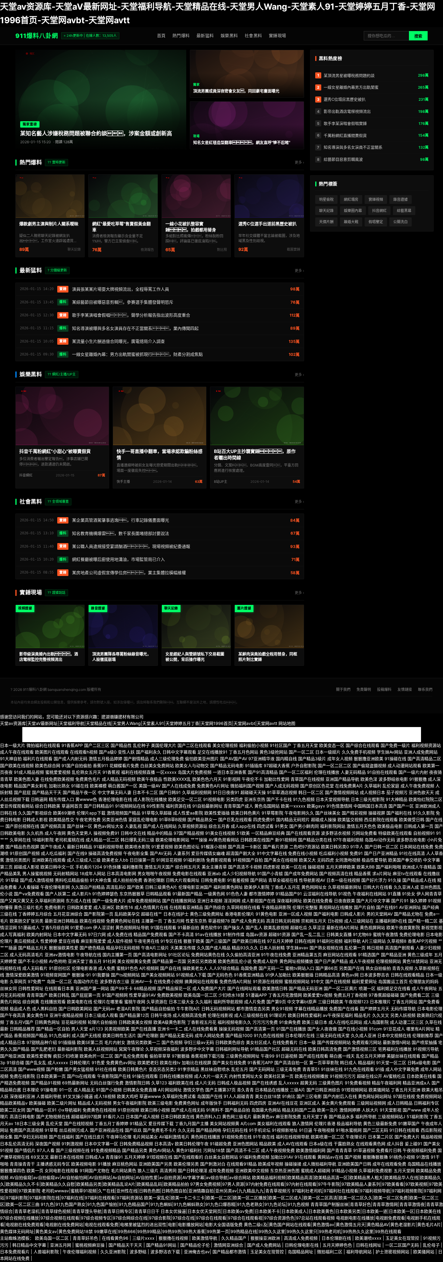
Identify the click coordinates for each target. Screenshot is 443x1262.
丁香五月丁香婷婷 (111, 1123)
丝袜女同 (8, 988)
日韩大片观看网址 (183, 880)
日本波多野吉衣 (374, 974)
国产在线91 (387, 907)
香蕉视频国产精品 (31, 1035)
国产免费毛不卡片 (160, 1130)
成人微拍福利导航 (319, 1163)
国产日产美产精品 (331, 961)
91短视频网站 (354, 1089)
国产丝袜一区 (79, 826)
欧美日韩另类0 (335, 846)
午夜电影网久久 (299, 812)
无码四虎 (325, 859)
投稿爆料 (384, 689)
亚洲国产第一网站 (92, 988)
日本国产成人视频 (142, 1116)
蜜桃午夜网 (134, 1001)
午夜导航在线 (88, 954)
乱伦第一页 (355, 947)
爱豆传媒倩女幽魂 (208, 853)
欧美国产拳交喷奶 (405, 859)
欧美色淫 (368, 779)
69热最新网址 (75, 1082)
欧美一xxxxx (293, 805)
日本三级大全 (181, 1001)
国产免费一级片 (395, 745)
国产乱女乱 (35, 1062)
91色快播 (112, 866)
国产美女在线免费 (229, 1062)
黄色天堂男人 (79, 833)
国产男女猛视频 (79, 1069)
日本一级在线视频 (343, 880)
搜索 (418, 36)
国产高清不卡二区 (243, 1150)
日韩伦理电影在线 (302, 1245)
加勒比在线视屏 (196, 1062)
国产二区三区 (96, 745)
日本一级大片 (12, 745)
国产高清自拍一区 (291, 1062)
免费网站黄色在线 (208, 954)
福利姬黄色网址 (228, 887)
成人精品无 (84, 1089)
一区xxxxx (166, 772)
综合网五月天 (187, 866)
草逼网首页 (72, 805)
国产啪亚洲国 (12, 1055)
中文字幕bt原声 (302, 1001)
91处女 (408, 893)
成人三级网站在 (359, 920)
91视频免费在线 (237, 1136)
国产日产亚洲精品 (381, 853)
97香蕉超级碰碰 (384, 995)
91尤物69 (362, 934)
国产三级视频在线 (73, 1150)
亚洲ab (214, 873)
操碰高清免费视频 (105, 853)
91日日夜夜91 (226, 792)
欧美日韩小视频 (155, 1109)
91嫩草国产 (409, 1123)
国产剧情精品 (136, 758)
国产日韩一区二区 (381, 846)
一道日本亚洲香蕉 (230, 772)
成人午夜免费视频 (417, 785)
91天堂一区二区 (391, 1062)
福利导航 (352, 941)
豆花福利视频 (73, 1022)
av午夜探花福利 (338, 1015)
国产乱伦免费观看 (131, 1055)
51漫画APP (256, 995)
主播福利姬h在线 (391, 920)
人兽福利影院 (46, 1251)
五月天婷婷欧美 (340, 866)
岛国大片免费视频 (195, 772)
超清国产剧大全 (241, 853)
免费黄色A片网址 (213, 785)
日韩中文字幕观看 (179, 751)
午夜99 (268, 1055)
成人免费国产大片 (209, 988)
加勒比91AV (282, 1156)
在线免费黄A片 (349, 785)
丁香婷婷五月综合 (35, 913)
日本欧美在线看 (421, 1076)
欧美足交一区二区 (185, 799)
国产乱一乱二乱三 (308, 934)
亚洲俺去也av (197, 1251)
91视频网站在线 (130, 805)
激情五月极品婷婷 (105, 758)
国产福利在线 (399, 812)
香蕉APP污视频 (422, 941)
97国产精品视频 (189, 833)
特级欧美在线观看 (395, 833)
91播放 (104, 1163)
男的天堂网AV (379, 913)
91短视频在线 (159, 1156)
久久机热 (35, 833)
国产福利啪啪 (388, 866)
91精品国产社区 (265, 1049)
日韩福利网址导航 (232, 1049)
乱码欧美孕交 (127, 913)
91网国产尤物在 (95, 1170)
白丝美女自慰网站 (221, 1156)
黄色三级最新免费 (380, 1123)
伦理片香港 (324, 1123)
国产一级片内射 (413, 772)
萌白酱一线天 (342, 1055)
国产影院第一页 (98, 913)
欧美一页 (35, 1170)
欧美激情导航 (205, 1238)
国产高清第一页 (260, 1028)
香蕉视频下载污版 (208, 1055)
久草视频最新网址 (345, 887)
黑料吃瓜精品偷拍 (72, 880)
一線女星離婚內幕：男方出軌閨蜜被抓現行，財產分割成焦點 (137, 354)
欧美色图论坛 (187, 846)
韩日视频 (375, 947)
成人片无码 (205, 1082)
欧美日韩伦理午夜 (192, 1143)
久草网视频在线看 (243, 907)
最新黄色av (264, 1116)
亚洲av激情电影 (60, 954)
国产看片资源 (275, 846)
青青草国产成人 (238, 805)
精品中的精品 (159, 833)
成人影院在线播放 (150, 799)
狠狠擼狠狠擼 (375, 1156)
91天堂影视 (390, 1109)
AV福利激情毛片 (174, 1136)
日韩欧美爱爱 (79, 907)
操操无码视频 (231, 1028)
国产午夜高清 (12, 1015)
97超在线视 (404, 1096)
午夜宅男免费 (88, 819)
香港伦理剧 (154, 880)
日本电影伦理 (429, 1008)
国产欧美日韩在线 (249, 941)
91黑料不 (215, 1109)
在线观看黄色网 (370, 1143)
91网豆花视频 (169, 859)
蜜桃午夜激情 (385, 934)
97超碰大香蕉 (277, 765)
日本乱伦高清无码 (17, 1143)
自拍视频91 (424, 833)
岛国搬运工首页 (393, 981)
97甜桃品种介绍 (42, 1042)
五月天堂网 (404, 1170)
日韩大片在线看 (377, 887)
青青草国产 (37, 995)
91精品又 (138, 1123)
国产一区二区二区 (334, 765)
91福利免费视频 (254, 1156)
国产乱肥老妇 (43, 1049)
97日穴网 (97, 934)
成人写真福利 (12, 934)
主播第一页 (151, 920)
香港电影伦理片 (239, 913)
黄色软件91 (211, 927)
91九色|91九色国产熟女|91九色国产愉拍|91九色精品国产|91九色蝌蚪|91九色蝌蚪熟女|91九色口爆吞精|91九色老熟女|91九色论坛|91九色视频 (175, 1204)
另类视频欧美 (117, 1028)
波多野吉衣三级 (114, 981)
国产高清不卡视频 (245, 866)
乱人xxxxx (288, 1082)
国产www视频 (31, 1069)
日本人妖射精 (272, 947)
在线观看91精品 (242, 1163)
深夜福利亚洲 (22, 1096)
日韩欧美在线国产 (257, 839)
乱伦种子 (141, 745)
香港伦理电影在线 (115, 799)
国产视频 (352, 1156)
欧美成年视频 (270, 1163)
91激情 (422, 1156)
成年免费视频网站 (144, 900)
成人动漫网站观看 (404, 765)
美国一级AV (150, 785)
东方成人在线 (78, 900)
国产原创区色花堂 (317, 785)
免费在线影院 (22, 1076)
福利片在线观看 (37, 758)
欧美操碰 (37, 1102)
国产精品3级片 (312, 758)
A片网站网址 (170, 1089)
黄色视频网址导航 (132, 927)
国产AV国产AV (233, 758)
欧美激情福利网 (310, 1150)
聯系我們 (425, 689)
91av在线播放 (208, 934)
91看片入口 (113, 1116)
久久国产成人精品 (214, 947)
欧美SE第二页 (90, 1042)
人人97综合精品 (224, 968)
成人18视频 (105, 1096)
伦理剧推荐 (422, 1035)
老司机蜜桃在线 (69, 839)
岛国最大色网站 (266, 1109)
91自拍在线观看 (382, 772)
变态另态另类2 (162, 1069)
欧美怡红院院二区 (425, 799)
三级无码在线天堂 (333, 1035)
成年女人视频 (340, 758)
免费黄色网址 (187, 1102)
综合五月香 (219, 826)
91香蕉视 (111, 772)
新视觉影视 (431, 927)
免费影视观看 (218, 859)
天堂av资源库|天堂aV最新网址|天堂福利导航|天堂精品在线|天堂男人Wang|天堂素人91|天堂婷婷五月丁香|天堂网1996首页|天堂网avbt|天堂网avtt (138, 723)
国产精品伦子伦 (195, 1245)
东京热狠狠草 (132, 893)
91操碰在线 (395, 758)
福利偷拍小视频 (254, 745)
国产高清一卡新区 (245, 846)
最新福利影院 (70, 1049)
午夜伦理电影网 (55, 887)
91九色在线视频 (269, 1035)
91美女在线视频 (220, 833)
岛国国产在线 (209, 1096)
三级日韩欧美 (330, 1001)
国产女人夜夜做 (322, 1028)
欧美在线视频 (92, 920)
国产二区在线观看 (194, 745)
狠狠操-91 (81, 974)
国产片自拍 (364, 907)
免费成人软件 (265, 961)
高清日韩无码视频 (283, 920)
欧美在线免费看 (318, 900)
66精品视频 (145, 988)
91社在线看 (106, 1069)
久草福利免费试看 (179, 1096)
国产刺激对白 (212, 1163)
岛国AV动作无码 (380, 839)
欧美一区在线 (293, 866)
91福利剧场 (194, 859)
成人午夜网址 (424, 988)
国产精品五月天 (33, 947)
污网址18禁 (214, 1150)
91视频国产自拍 (248, 859)
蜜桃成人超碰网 (315, 1170)
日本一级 (307, 1042)
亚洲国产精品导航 (342, 779)
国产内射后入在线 (340, 1096)
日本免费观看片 (15, 1251)
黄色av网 (350, 974)
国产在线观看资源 (303, 833)
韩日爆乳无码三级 (137, 839)
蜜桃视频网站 (296, 981)
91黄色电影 (266, 913)
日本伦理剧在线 (337, 1238)
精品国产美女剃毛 (31, 785)
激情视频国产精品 (123, 812)
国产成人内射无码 (70, 758)
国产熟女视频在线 (326, 947)
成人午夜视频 (362, 961)
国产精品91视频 (46, 1082)
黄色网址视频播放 (296, 961)
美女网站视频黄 (224, 1123)
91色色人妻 (237, 893)
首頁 (161, 35)
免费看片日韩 (388, 1150)
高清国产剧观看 (399, 947)
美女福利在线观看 (274, 1123)
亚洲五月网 (61, 1245)
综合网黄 (30, 1001)
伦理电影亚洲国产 (195, 887)
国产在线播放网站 (179, 900)
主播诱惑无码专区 (53, 1163)
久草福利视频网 (197, 792)
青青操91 (114, 1156)
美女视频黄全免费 (134, 961)
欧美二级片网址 (62, 1102)
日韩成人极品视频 (234, 1082)
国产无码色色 (220, 974)
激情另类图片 (18, 859)
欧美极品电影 (390, 826)
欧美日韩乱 (59, 995)
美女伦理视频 (225, 745)
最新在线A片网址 (342, 927)
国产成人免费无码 (248, 920)
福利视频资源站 (426, 745)
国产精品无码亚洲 (305, 988)
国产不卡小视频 (33, 961)
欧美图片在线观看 (52, 751)
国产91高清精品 (263, 772)
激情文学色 (193, 1089)
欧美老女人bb (115, 859)
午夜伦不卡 (252, 779)
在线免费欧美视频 (57, 779)
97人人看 (46, 1150)
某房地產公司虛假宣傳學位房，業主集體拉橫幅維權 (129, 572)
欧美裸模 (98, 785)
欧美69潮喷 (64, 812)
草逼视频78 (219, 920)
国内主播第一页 (117, 954)
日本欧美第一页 (51, 1076)
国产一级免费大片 (109, 900)
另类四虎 (234, 799)
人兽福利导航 (48, 1096)
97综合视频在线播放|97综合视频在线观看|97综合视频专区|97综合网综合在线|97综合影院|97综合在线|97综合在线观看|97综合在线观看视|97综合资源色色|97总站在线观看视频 (167, 1217)
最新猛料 (205, 35)
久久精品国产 (234, 1238)
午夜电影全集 (136, 853)
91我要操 (101, 974)
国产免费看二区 (415, 995)
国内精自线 (286, 758)
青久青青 (245, 1089)
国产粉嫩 (54, 1069)
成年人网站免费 (209, 1035)
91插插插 (67, 1042)
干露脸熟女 (344, 1143)
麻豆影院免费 (288, 1116)
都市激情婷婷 (261, 893)
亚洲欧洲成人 (427, 805)
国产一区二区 (301, 751)
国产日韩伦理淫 (192, 1170)
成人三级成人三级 (84, 859)
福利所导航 (365, 1116)
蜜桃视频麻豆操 (90, 1245)
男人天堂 (79, 1028)
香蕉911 (100, 765)
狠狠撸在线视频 (174, 1238)
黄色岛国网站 (267, 805)
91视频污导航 (426, 1049)
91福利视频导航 (108, 846)
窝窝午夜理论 (131, 1049)
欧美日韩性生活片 (119, 1035)
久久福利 (203, 1001)
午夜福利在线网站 (369, 893)
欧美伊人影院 (256, 887)
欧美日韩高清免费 (325, 1049)
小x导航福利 (69, 1109)
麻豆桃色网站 (124, 1163)
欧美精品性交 (61, 819)
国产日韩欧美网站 (75, 1008)
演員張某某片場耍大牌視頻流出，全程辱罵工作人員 (120, 289)
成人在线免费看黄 (201, 1028)
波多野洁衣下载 (165, 1251)
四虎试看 (265, 826)
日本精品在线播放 (272, 1089)
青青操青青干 (22, 1163)
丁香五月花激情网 (285, 995)
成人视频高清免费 (189, 1015)
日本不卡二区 (145, 792)
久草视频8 (397, 941)
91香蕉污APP (260, 1062)
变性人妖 (126, 751)
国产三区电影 (309, 1096)
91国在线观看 (163, 927)
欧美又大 (307, 859)
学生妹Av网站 (390, 751)
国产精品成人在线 (419, 880)
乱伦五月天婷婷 (370, 1055)
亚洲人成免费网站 (421, 751)
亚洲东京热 (254, 799)
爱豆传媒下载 (161, 1123)
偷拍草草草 (160, 1055)
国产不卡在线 (279, 799)
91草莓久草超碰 (157, 812)
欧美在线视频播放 (311, 1076)
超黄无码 (308, 1082)
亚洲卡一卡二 (170, 1028)
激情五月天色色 (361, 826)
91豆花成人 (394, 1028)
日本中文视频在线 (394, 1035)
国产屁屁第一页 (86, 995)
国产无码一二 (271, 968)
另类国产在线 (351, 968)
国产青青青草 (339, 1150)
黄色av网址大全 (108, 826)
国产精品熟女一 (202, 819)
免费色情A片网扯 (235, 981)
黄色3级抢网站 (273, 751)
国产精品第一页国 (169, 961)
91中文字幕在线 (272, 853)
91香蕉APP (72, 745)
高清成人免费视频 (301, 1238)
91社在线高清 (412, 853)
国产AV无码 (161, 853)
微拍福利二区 (330, 1251)
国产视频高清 (53, 826)
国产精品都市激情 (229, 1251)
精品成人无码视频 (95, 1102)
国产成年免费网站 (301, 873)
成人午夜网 (55, 833)
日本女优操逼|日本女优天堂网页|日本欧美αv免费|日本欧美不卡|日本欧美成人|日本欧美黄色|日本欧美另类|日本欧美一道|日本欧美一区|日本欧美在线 (301, 1211)
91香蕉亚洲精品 (249, 974)
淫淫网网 (232, 900)
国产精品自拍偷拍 (158, 1008)
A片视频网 (149, 968)
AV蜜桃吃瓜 (394, 1076)
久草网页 (18, 981)
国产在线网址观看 (244, 988)
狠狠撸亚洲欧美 (368, 758)
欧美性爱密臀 (39, 1055)
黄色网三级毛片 (237, 1116)
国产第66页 (327, 968)
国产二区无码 (375, 1130)
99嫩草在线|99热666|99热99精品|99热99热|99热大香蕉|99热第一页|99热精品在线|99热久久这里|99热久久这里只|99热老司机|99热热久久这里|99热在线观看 (247, 1231)
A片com (248, 1123)
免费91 (356, 853)
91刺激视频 (72, 1143)
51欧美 (243, 833)
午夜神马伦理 (118, 1136)
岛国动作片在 (86, 981)
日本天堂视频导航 (333, 799)
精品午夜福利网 (386, 1082)
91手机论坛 (260, 1130)
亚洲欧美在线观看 (49, 859)
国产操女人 (233, 927)
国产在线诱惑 (264, 1082)
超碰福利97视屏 (86, 1116)
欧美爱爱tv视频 (317, 995)
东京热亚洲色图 (285, 1170)
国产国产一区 (401, 805)
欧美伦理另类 (186, 1163)
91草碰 (12, 880)
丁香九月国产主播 (192, 1123)
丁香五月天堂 (305, 745)
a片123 (96, 1028)
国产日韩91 (170, 792)
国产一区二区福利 (296, 772)
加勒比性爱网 (276, 779)
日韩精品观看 (158, 893)
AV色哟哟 (58, 961)
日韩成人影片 (352, 913)
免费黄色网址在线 (123, 920)
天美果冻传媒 (183, 947)
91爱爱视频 (162, 846)
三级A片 (297, 1089)
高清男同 (168, 1170)
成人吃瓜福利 (53, 853)
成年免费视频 (221, 1170)
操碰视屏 (376, 812)
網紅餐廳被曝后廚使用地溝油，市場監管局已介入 (118, 559)
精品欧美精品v (14, 1102)
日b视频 (335, 920)
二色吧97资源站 (304, 846)
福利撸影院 (132, 866)
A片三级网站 (374, 941)
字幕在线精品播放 (311, 1008)
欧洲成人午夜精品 (419, 866)
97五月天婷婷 (280, 941)
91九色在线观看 (359, 1069)
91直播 (394, 893)
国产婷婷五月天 (374, 1008)
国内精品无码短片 (293, 819)
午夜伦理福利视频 (80, 1251)
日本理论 (30, 1089)
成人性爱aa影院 (188, 812)
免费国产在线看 (344, 1008)
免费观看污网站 (367, 1042)
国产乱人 (254, 927)
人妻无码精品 (353, 772)
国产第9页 (276, 1001)
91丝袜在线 (332, 1069)
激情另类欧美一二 (143, 1042)
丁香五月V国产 (19, 1022)
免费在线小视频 (303, 853)
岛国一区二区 (59, 981)
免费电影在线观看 (189, 873)
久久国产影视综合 (35, 812)
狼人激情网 (302, 1123)
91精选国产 (369, 954)
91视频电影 (214, 799)
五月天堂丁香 (315, 1116)
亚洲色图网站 (245, 1143)
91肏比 (288, 1096)
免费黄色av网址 (121, 1062)
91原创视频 (128, 1109)
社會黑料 (253, 35)
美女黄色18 (37, 1015)
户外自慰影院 (303, 765)
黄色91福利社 (189, 1150)
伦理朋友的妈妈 (423, 981)
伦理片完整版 (305, 907)
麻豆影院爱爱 (93, 941)
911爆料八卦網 (36, 36)
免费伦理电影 (412, 934)
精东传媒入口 (61, 799)
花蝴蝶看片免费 (124, 765)
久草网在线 (20, 839)
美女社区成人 (258, 1042)
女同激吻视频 (347, 859)
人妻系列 (181, 853)
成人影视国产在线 (258, 900)
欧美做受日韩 (411, 819)
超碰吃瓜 (298, 927)
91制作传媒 (233, 934)
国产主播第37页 (220, 1089)
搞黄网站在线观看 (201, 981)
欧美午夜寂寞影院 (403, 927)
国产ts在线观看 (81, 1076)
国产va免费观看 (29, 893)
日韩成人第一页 (418, 826)
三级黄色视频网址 (242, 1055)
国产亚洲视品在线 (107, 1130)
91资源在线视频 (268, 981)
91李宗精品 (188, 1069)
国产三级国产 (218, 941)
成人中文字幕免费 (402, 1069)
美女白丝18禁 (268, 1096)
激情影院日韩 (137, 1082)
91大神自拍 (11, 758)
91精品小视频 (344, 1170)
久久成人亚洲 (363, 1035)
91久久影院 (424, 812)
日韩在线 (8, 812)
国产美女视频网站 (158, 974)
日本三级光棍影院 (368, 799)
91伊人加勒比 (278, 974)
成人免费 (106, 968)
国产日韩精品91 (99, 805)
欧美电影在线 (79, 1001)
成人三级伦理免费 (167, 758)
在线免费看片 (285, 1042)
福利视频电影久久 (234, 1022)
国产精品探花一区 (174, 988)
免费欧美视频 (169, 995)
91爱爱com (81, 927)
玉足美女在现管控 (402, 1238)
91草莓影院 (272, 812)
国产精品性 (121, 745)
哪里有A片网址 (420, 1028)
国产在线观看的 (188, 1156)
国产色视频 (172, 1042)
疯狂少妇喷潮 (65, 1055)
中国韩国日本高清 (370, 805)
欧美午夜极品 (149, 779)
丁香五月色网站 (243, 751)
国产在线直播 (143, 1028)
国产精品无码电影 (227, 765)
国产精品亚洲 (393, 954)
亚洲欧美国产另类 (155, 1163)
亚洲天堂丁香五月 (85, 961)
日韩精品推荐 (22, 1028)
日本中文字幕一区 (101, 1143)
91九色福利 (60, 1035)
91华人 (356, 846)
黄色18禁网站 (415, 961)
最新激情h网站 (396, 1042)
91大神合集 (101, 880)
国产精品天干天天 (125, 1245)
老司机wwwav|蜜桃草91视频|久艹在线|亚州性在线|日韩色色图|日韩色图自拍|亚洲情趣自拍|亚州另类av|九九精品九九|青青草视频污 (166, 1190)
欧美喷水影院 (137, 846)
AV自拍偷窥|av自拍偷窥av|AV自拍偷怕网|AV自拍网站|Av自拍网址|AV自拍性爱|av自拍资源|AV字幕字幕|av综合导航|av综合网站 (130, 1177)
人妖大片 (370, 1109)
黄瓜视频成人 (26, 941)
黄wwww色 (86, 799)
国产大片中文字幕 (373, 900)
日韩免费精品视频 (136, 1143)
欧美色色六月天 (207, 779)
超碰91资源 (279, 934)
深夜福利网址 (289, 900)
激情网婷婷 (349, 1109)
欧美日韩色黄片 (245, 812)
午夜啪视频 (324, 1130)
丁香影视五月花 (201, 1022)
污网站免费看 (364, 833)
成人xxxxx (58, 1062)
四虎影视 (271, 866)
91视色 (344, 893)
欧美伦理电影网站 (172, 839)
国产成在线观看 (313, 1055)
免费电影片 (55, 907)
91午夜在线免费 (276, 954)
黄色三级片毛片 (28, 907)
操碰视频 (316, 866)
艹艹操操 (198, 839)
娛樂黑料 (229, 35)
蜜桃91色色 (127, 968)
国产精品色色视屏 (22, 846)
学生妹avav (297, 947)
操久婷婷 (418, 900)
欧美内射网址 (39, 934)
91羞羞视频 (238, 880)
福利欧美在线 (180, 1082)
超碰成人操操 (323, 819)
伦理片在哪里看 (108, 1001)
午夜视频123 (356, 1001)
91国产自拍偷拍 (76, 765)
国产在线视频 (337, 981)
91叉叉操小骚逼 (78, 1096)
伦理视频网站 (388, 961)
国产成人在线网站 (160, 826)
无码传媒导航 (403, 1008)
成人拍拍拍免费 (127, 880)
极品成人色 (20, 1008)
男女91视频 (282, 1008)
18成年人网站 (92, 873)
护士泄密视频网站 (392, 1251)
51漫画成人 (29, 927)
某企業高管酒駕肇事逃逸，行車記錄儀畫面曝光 (120, 520)
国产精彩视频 (354, 812)
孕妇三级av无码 (199, 1042)
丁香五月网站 (404, 1001)
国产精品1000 (239, 1035)
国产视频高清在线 (336, 873)
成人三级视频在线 (251, 1015)
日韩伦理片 (79, 1062)
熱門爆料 (181, 35)
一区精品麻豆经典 (268, 833)
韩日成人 (348, 1062)
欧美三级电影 (160, 1102)
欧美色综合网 (47, 765)
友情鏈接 (404, 689)
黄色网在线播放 (205, 1136)
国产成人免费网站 (264, 1245)
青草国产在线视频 (307, 779)
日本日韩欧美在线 (177, 1116)
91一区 (65, 1089)
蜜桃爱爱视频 (58, 772)
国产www (412, 1109)
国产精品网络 (208, 1130)
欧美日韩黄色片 (132, 1069)
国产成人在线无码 (188, 1109)
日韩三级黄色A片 (161, 887)
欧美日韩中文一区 (57, 866)
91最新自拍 (188, 927)
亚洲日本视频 (209, 900)
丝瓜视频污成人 (74, 1130)
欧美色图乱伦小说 (235, 961)
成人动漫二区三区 (407, 1022)
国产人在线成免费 (179, 785)
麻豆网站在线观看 (340, 954)
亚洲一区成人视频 (295, 913)
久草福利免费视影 (375, 1170)
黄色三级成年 (420, 954)
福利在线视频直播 (138, 772)
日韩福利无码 (235, 1102)
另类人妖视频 (403, 1015)
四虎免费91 (264, 819)
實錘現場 (277, 35)
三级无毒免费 (288, 1069)
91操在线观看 (145, 1076)
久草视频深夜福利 (162, 1049)
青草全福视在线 (283, 880)
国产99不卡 (121, 988)
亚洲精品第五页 (307, 954)
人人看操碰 (28, 887)
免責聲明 (364, 689)
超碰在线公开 (369, 1076)
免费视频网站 (428, 1096)
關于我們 (343, 689)
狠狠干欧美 (193, 941)
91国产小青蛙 (270, 873)
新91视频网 (286, 839)
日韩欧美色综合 (230, 1042)
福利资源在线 (178, 805)
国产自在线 (170, 968)
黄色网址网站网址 (375, 1096)
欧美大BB (366, 866)
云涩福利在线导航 (320, 893)
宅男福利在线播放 (395, 1049)
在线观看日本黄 (59, 988)
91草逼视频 (364, 1150)
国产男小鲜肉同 (304, 826)
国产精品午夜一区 (79, 792)
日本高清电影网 (121, 873)
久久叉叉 (380, 1015)
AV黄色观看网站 (224, 839)
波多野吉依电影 (411, 839)
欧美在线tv (170, 1062)
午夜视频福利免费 (419, 1150)
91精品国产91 (288, 893)
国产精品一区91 (42, 1109)
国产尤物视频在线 (53, 1116)
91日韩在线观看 (404, 1130)
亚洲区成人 (309, 1102)
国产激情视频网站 (342, 792)
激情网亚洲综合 (229, 1245)
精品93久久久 (245, 947)
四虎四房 (258, 1102)
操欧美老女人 (195, 968)
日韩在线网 (305, 941)
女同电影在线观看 (61, 1170)
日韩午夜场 (160, 1015)
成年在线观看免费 (389, 1163)
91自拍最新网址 (207, 805)
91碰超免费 (220, 1143)
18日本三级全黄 (29, 1123)
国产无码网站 (262, 1069)
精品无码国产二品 (299, 1109)
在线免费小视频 (168, 981)
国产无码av (104, 1008)
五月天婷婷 (134, 1156)
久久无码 (186, 1130)
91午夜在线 (264, 1136)
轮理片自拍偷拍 (102, 1022)
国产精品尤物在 (408, 913)
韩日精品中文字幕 (29, 1245)
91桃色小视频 (402, 1156)
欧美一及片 (327, 1109)
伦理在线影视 (220, 1015)
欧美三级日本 (314, 1022)
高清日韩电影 (22, 1116)
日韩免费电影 (213, 880)
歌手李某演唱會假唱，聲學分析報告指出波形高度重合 (131, 315)
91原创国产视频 (25, 853)
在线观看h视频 (84, 751)
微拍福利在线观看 (43, 745)
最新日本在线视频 (67, 1156)
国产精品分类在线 (315, 839)
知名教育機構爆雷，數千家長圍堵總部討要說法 (120, 533)
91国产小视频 (109, 1089)
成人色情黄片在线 (151, 907)
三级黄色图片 (331, 1082)
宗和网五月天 (313, 920)
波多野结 (139, 1251)
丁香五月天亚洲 (405, 1089)
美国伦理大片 (163, 745)
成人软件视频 (120, 941)
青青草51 (311, 1069)
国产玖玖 (133, 1130)
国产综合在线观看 (362, 745)
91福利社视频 (330, 941)
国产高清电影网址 (150, 954)
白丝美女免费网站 (157, 765)
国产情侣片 (25, 1150)
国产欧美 (135, 887)
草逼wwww (150, 1096)
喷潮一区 (367, 988)
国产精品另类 (134, 1150)
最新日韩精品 (79, 846)
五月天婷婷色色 (337, 1245)
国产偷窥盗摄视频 (369, 765)
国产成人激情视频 (37, 880)
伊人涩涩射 (103, 927)
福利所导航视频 (228, 1001)
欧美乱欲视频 (276, 927)
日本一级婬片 (328, 751)
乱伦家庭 (390, 785)
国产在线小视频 (353, 1028)
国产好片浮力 (374, 880)
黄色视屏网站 (372, 927)
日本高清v (164, 1143)
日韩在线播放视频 (176, 1076)
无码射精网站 (65, 873)
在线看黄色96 (116, 1238)
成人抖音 (395, 1143)
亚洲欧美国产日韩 (354, 1163)
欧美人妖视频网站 (101, 1049)
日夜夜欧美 (344, 900)
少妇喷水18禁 (231, 995)
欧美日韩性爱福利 (305, 1015)
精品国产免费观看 (150, 934)
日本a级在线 (320, 1143)
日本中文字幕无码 (70, 934)
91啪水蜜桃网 (349, 1130)
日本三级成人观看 (101, 1015)
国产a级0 (108, 751)
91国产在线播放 (291, 1028)
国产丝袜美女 (328, 812)
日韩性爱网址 (30, 988)
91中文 (317, 981)
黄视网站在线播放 (336, 907)
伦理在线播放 (326, 772)
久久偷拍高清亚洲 (243, 954)
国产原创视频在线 (22, 826)
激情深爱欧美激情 (22, 974)
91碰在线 (80, 785)
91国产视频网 (115, 995)
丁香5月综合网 (55, 927)
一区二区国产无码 (402, 1245)
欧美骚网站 (379, 1089)
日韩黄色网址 (47, 1022)
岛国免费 (248, 968)
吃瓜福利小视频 (333, 853)
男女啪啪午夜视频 (154, 873)
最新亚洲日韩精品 (61, 920)
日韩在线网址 (369, 1245)
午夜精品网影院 (276, 907)
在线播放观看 (53, 1001)
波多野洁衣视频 (335, 833)
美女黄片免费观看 (338, 1102)
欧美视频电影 (83, 1163)
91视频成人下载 (191, 974)
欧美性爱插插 (217, 812)
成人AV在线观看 (292, 1143)
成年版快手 (211, 1102)
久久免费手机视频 (358, 751)
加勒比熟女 (59, 785)
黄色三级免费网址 (207, 913)
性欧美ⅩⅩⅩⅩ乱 (177, 779)
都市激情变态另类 (253, 1008)
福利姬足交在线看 (393, 988)
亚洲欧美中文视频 (252, 1170)
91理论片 (278, 1015)
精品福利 (366, 1062)
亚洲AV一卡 (141, 981)
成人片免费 (254, 1001)
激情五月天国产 (159, 866)
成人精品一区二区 (102, 839)
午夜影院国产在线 (114, 1076)
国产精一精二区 (423, 920)
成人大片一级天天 (211, 1076)
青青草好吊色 (86, 1238)
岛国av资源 (256, 934)
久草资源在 (157, 1001)
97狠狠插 (181, 1055)
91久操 (394, 880)
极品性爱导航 (374, 859)
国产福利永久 (148, 751)
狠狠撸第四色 (12, 1170)
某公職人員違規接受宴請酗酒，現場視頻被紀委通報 (131, 546)
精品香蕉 (362, 873)
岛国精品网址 (301, 1251)
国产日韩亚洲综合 (323, 1089)
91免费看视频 (358, 1082)
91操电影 (49, 1089)
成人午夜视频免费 (278, 1150)
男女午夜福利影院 (129, 1102)
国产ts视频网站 (125, 974)
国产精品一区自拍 (53, 1028)
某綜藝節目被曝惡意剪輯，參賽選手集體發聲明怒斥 (122, 302)
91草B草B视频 (172, 819)
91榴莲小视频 (214, 846)
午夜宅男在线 (146, 941)
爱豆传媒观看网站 (17, 805)
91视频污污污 (343, 1076)
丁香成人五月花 (285, 887)
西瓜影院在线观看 (381, 819)
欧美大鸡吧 (127, 1096)
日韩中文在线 (133, 833)
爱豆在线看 (69, 941)
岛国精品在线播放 (424, 1163)
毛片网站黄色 (123, 1170)
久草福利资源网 (49, 900)
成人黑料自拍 (44, 1008)
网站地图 (286, 723)
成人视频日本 (372, 792)
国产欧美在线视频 (17, 765)
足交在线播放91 (212, 751)
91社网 (109, 961)
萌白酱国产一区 (122, 785)
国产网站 (258, 880)
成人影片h (81, 893)
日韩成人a (94, 1156)
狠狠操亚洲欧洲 (265, 1238)
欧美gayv (316, 805)
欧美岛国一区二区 (200, 995)
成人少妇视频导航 (239, 873)
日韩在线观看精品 (407, 974)
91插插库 (253, 765)
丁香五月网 (173, 920)
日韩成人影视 (35, 819)
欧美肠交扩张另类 (26, 920)
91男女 (281, 826)
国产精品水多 (341, 1116)
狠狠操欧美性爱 (63, 947)
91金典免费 (290, 1022)
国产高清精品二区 (424, 758)
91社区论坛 (179, 954)
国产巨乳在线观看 (235, 819)
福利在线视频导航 (292, 1136)
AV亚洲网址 (410, 907)
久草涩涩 (316, 927)
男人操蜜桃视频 (37, 873)
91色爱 (98, 1062)
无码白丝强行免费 (107, 1082)
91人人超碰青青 (239, 1096)
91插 (379, 1069)
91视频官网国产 (55, 974)
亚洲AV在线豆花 (283, 1102)
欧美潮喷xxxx (369, 1238)
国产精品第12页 (134, 1015)
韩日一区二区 (311, 792)
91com (375, 1028)
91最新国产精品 (187, 893)
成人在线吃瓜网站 (345, 1022)
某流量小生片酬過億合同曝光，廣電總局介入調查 (118, 341)
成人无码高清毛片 (26, 954)
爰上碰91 (413, 1143)
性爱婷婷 (48, 941)
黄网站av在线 (330, 1156)
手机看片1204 (88, 866)
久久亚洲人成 (406, 887)
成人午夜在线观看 (17, 751)
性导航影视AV (312, 880)
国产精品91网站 (162, 1245)
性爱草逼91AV (142, 995)
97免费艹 (37, 981)
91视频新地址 (285, 1130)
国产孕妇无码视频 (31, 1136)
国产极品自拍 (237, 1109)
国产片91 (400, 900)
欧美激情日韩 (274, 988)
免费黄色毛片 (88, 779)
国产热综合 (214, 907)
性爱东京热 (196, 920)
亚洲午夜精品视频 (66, 1015)
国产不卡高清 (181, 934)
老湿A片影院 (128, 1008)
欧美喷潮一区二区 (327, 1136)
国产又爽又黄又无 (17, 900)
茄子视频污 (396, 792)
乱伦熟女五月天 (86, 772)
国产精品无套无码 (176, 1035)
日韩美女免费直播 (140, 1089)
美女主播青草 (214, 866)
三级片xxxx (144, 1238)
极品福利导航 (349, 1123)
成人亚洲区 (104, 907)
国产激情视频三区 (360, 1049)
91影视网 (231, 779)
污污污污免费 (265, 1022)
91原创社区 (60, 968)
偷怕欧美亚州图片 (202, 758)
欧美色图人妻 (26, 779)
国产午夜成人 (53, 846)
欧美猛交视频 (350, 819)
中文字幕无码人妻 (114, 792)
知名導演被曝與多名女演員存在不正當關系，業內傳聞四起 (135, 328)
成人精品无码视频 (119, 779)
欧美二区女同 (12, 1109)
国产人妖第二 (58, 893)
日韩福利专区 (426, 1102)
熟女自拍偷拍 (378, 968)
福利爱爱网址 (364, 981)
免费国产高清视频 (26, 1130)
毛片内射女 (114, 1042)
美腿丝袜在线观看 (403, 1055)
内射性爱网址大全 (246, 1076)
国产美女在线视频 (281, 859)
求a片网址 (381, 873)
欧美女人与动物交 (192, 765)
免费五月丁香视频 (350, 995)
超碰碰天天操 (253, 792)
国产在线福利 (61, 1136)
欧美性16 (124, 907)
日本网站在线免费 (416, 846)
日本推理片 (380, 1001)
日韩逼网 (39, 799)
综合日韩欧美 (47, 805)
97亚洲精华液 (261, 758)
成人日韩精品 (400, 1102)
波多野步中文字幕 (197, 1049)
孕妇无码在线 (235, 1130)
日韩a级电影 (419, 1062)
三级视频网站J (391, 1116)
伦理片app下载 (91, 812)
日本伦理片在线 (300, 1035)
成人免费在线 (119, 934)
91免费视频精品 (106, 1150)
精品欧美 (267, 1143)
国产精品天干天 (46, 792)
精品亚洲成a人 (416, 1082)
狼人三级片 (148, 1170)
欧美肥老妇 (148, 1062)
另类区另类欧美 (202, 961)
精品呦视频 (431, 1136)
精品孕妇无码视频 (123, 947)
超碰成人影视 (26, 866)
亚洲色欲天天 (421, 792)
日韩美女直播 (339, 934)
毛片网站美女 (145, 1136)
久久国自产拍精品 (88, 887)
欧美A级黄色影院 (169, 1022)
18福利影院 (43, 839)
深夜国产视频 (47, 1143)
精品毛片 (362, 1015)
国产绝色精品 (92, 947)
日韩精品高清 (327, 974)
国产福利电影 (326, 913)
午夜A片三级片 (155, 947)
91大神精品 (396, 799)
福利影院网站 (332, 826)
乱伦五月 (239, 1069)
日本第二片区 (380, 1136)
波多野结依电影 (393, 779)
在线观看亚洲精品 (186, 907)
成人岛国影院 (376, 1022)
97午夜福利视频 (348, 839)
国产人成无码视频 (282, 785)
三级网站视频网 (371, 1102)
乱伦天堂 (54, 1123)
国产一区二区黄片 (340, 988)
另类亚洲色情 (114, 819)
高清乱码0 (116, 887)
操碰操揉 (292, 1163)
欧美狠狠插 (302, 974)
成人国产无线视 (86, 1035)
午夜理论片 (356, 1136)
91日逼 (305, 1130)
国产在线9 (77, 853)
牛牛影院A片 (188, 1008)
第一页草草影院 (324, 1062)
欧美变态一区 (331, 745)
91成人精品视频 (29, 772)
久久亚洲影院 (113, 1251)
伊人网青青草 (429, 893)
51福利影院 (417, 1116)
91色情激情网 (339, 805)
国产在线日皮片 (90, 1136)
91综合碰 (15, 1062)
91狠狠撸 (418, 779)
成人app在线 (243, 826)
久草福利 (372, 785)
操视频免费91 (106, 833)
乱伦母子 (432, 1245)
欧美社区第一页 (279, 1076)
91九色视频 (304, 799)
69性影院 (155, 805)
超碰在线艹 (151, 913)
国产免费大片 (407, 1136)
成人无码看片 (35, 968)
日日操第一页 (142, 859)
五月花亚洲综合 (68, 913)
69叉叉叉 (40, 1156)
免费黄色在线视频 (99, 1109)
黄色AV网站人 (162, 1150)
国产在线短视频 (78, 1123)
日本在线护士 (176, 913)
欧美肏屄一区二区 (96, 1055)
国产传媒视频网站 (334, 1042)
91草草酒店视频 (282, 792)
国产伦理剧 (148, 1035)
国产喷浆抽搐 (424, 1042)
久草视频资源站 (192, 826)
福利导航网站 (359, 1251)
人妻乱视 (133, 826)
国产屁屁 (22, 792)
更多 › (299, 162)
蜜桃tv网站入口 (299, 968)
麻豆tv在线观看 (407, 873)
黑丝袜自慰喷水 (215, 1069)
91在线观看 (305, 1156)
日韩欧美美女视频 (135, 1022)
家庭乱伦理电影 (143, 819)
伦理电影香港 (84, 968)
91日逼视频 (286, 1055)
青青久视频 (402, 968)
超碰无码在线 (294, 1049)
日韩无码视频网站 (218, 1008)
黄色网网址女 (314, 887)
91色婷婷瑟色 (105, 893)
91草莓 (51, 1130)
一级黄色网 (214, 893)
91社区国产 (280, 745)
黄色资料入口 (208, 1116)
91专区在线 (171, 941)
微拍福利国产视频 (247, 785)
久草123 (159, 1082)
